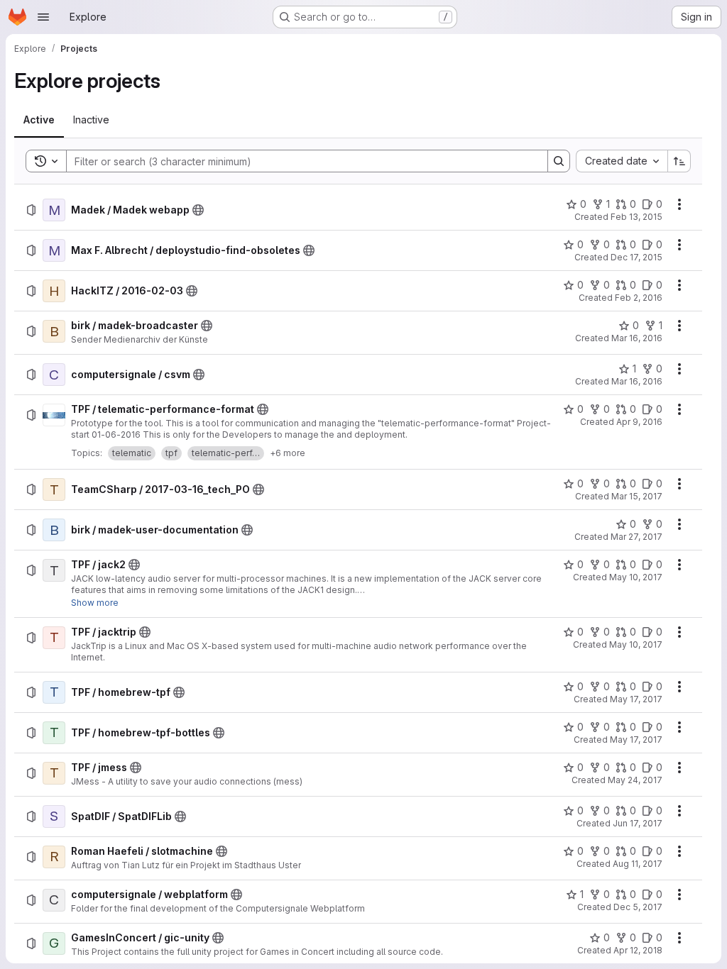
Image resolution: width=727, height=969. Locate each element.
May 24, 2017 (635, 780)
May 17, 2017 (636, 699)
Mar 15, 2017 (636, 496)
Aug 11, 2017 (637, 863)
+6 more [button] (287, 453)
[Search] (558, 161)
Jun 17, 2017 (637, 823)
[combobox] (621, 161)
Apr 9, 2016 (639, 421)
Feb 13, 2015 (636, 216)
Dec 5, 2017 (637, 907)
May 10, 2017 (635, 577)
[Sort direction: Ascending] (679, 161)
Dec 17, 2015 (636, 257)
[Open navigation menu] (43, 17)
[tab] (39, 120)
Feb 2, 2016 (638, 297)
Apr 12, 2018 (637, 950)
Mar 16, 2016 (636, 338)
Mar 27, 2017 (636, 536)
